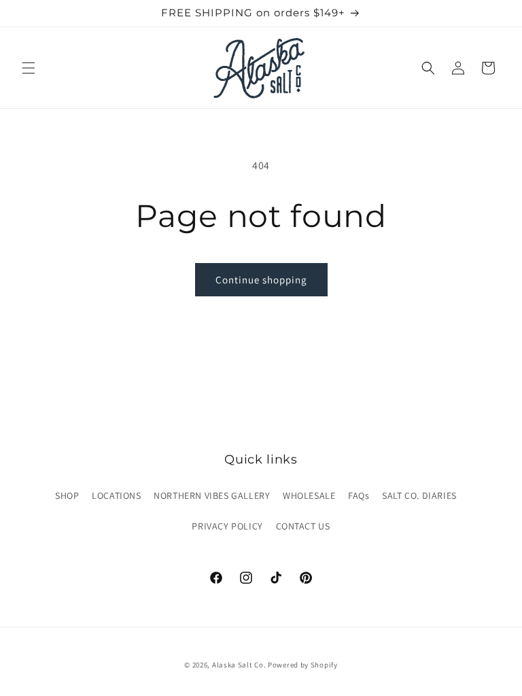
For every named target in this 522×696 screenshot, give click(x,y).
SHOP (67, 495)
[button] (29, 68)
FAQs (358, 495)
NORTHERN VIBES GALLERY (212, 495)
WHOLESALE (309, 495)
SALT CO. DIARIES (419, 495)
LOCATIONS (116, 495)
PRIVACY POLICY (227, 526)
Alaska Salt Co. (239, 664)
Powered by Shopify (303, 664)
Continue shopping (261, 279)
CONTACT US (303, 526)
